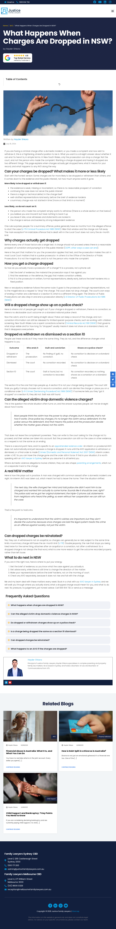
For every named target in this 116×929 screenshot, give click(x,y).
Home (5, 26)
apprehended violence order (69, 446)
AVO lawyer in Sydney (31, 458)
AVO (11, 26)
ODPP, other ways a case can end (81, 247)
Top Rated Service (22, 58)
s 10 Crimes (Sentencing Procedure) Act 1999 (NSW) (47, 391)
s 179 (61, 543)
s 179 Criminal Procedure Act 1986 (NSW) (41, 229)
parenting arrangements (89, 463)
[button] (113, 11)
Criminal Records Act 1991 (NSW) (81, 323)
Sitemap (75, 911)
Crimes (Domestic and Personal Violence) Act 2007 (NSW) (67, 452)
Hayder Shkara (21, 139)
